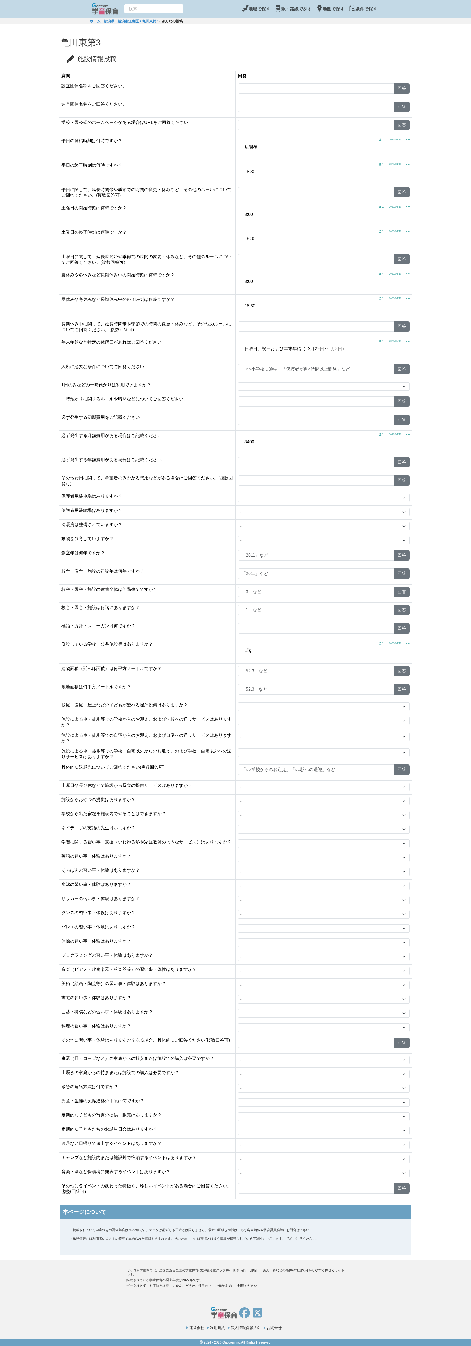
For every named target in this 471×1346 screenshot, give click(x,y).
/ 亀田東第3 (148, 21)
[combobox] (153, 8)
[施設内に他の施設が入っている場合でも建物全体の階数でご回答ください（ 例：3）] (157, 589)
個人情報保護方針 (246, 1328)
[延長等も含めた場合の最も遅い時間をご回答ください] (122, 165)
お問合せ (274, 1328)
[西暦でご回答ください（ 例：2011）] (144, 571)
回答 (401, 88)
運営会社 (196, 1328)
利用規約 (217, 1328)
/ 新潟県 (107, 21)
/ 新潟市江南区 (126, 21)
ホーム (95, 21)
